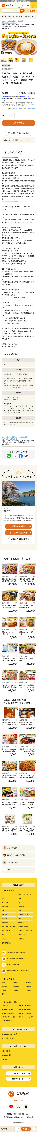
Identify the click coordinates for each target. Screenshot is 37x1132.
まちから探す (5, 437)
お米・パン (5, 898)
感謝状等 (21, 939)
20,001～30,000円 (7, 1009)
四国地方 (16, 990)
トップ (4, 16)
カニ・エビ (21, 902)
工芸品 (4, 939)
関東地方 (4, 986)
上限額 (18, 7)
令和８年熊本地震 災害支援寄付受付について (19, 1)
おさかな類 (5, 906)
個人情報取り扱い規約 (21, 1114)
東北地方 (28, 983)
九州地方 (28, 990)
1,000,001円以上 (7, 1021)
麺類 (19, 918)
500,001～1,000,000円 (26, 1017)
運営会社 (30, 1117)
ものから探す (11, 21)
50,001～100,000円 (8, 1013)
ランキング (11, 16)
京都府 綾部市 (7, 69)
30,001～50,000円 (25, 1009)
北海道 (16, 983)
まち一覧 (27, 16)
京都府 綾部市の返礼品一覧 (9, 439)
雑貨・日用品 (6, 930)
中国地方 (4, 990)
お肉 (19, 898)
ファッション (22, 935)
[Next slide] (35, 17)
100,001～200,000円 (25, 1013)
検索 (22, 11)
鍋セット (21, 922)
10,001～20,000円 (25, 1006)
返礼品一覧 (19, 16)
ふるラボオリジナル (24, 894)
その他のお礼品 (6, 943)
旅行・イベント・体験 (8, 926)
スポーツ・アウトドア (25, 930)
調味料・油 (5, 922)
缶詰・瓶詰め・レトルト (9, 23)
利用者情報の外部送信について (14, 1117)
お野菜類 (21, 906)
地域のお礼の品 (23, 926)
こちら (28, 98)
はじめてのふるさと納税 (9, 1034)
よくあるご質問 (6, 1055)
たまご (4, 910)
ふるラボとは (6, 1051)
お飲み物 (4, 914)
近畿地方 (14, 437)
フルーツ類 (5, 902)
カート (28, 7)
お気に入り (23, 7)
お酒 (19, 910)
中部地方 (16, 986)
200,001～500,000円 (8, 1017)
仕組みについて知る (16, 108)
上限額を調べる (30, 108)
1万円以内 (5, 1006)
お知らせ (4, 1059)
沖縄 (3, 994)
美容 (3, 935)
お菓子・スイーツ (24, 914)
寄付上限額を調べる (8, 1038)
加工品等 (20, 21)
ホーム (3, 21)
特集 (33, 16)
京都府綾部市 (23, 437)
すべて (4, 894)
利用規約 (9, 1114)
